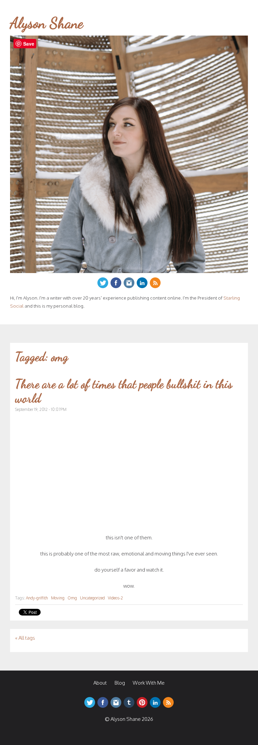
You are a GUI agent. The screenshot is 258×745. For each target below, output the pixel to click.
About (100, 683)
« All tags (25, 638)
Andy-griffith (37, 597)
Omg (72, 597)
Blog (120, 683)
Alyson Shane (46, 23)
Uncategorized (92, 597)
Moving (57, 597)
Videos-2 (115, 597)
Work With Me (149, 683)
